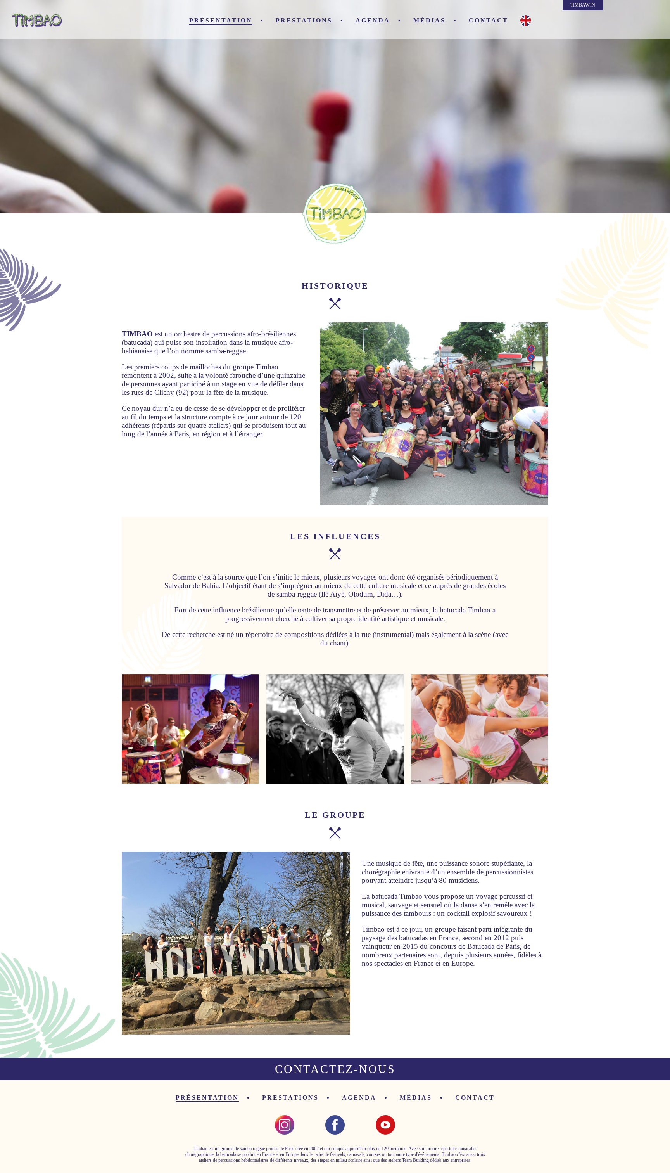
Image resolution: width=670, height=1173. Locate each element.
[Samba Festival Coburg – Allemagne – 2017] (434, 413)
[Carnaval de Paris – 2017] (334, 729)
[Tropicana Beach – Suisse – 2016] (190, 729)
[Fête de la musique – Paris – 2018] (479, 729)
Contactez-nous (335, 1068)
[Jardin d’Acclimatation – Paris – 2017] (236, 943)
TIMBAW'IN (582, 5)
